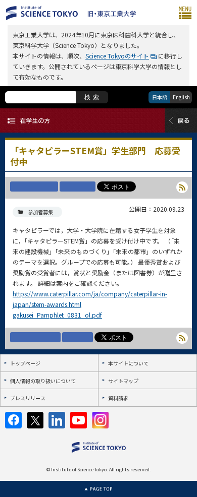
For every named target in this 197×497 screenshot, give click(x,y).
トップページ (25, 363)
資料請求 (118, 398)
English (181, 97)
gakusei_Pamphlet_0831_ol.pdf (57, 314)
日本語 (159, 97)
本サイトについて (128, 363)
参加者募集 (40, 212)
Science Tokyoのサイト (117, 55)
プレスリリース (27, 398)
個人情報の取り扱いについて (43, 381)
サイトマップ (123, 381)
